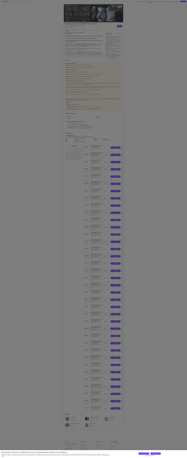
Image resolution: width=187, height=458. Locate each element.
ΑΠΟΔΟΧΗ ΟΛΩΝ (155, 453)
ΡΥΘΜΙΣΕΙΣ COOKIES (150, 455)
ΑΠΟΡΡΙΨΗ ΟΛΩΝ (143, 453)
